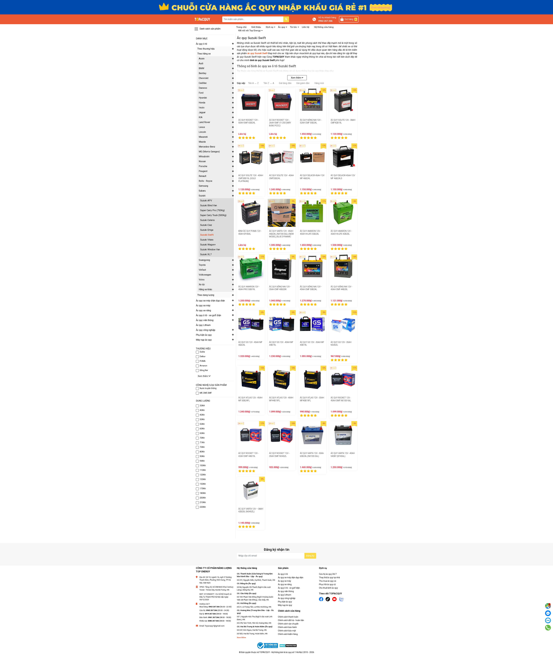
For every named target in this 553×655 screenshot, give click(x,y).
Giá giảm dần (302, 83)
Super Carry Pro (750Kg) (212, 210)
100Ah (203, 465)
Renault (202, 176)
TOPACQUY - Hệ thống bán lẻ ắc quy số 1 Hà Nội (280, 652)
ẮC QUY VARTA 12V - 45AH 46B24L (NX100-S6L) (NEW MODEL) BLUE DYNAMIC (281, 234)
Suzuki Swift (207, 234)
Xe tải (202, 284)
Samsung (203, 185)
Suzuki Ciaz (206, 225)
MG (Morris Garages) (209, 151)
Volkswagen (205, 274)
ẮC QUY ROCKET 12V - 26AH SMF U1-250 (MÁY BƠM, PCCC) (280, 123)
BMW (201, 68)
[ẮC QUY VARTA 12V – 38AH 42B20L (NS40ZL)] (251, 491)
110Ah (203, 470)
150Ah (203, 484)
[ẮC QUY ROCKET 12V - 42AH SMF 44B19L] (251, 435)
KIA (200, 117)
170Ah (203, 488)
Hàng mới (319, 83)
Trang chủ (241, 27)
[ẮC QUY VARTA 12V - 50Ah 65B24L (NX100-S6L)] (312, 435)
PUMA (203, 361)
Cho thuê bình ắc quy (328, 588)
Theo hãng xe (204, 53)
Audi (201, 63)
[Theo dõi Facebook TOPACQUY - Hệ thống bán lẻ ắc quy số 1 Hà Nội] (321, 599)
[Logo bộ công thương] (267, 645)
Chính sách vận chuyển (288, 624)
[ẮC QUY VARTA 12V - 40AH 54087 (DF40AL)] (343, 435)
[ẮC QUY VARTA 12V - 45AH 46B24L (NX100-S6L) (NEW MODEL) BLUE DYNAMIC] (282, 213)
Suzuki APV (206, 200)
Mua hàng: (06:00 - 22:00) (215, 607)
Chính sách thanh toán (288, 617)
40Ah (202, 410)
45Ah (202, 415)
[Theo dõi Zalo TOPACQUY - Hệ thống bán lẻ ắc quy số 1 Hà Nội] (341, 599)
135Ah (203, 479)
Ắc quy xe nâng (285, 584)
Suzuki (202, 195)
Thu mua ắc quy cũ (327, 581)
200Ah (203, 498)
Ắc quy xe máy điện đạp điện (290, 577)
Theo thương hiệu (206, 48)
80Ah (202, 451)
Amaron (203, 366)
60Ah (202, 428)
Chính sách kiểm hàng (288, 634)
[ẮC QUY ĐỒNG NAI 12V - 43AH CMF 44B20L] (343, 268)
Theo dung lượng (205, 295)
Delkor (203, 356)
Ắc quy (281, 27)
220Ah (203, 507)
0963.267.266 (325, 21)
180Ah (203, 493)
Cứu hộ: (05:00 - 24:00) (214, 610)
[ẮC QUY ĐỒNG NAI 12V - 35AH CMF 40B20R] (282, 268)
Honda (202, 102)
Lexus (202, 127)
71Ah (202, 442)
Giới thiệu (256, 27)
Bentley (202, 73)
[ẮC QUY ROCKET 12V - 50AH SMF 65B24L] (251, 102)
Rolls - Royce (205, 181)
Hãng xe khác (205, 289)
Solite (202, 352)
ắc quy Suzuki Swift (257, 53)
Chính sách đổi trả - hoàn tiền (291, 620)
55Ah (202, 424)
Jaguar (202, 112)
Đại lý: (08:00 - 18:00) (213, 614)
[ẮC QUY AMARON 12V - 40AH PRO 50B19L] (251, 268)
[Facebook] (548, 613)
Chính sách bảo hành (287, 627)
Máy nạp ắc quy (285, 605)
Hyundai (203, 97)
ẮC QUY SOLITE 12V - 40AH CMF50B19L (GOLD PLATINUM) (250, 178)
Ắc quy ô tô (283, 574)
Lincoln (202, 132)
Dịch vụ (269, 27)
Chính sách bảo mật (287, 631)
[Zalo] (548, 620)
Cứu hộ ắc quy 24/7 (328, 574)
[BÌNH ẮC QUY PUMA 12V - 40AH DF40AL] (251, 213)
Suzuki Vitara (206, 239)
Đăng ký (310, 555)
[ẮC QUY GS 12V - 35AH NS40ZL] (343, 324)
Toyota (202, 265)
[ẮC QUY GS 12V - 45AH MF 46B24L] (251, 324)
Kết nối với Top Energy (249, 30)
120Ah (203, 475)
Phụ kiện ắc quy (285, 602)
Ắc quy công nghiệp (286, 598)
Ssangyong (204, 260)
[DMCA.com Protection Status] (288, 645)
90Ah (202, 456)
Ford (201, 92)
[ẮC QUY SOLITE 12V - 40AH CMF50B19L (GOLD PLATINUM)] (251, 157)
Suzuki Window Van (210, 249)
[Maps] (548, 606)
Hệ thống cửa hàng (324, 27)
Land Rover (204, 122)
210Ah (203, 502)
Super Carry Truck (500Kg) (213, 215)
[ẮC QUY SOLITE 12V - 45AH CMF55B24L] (282, 157)
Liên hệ (305, 27)
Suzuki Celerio (207, 220)
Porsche (203, 166)
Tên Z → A (269, 83)
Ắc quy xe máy (284, 581)
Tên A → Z (253, 83)
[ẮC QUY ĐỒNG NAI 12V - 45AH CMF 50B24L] (312, 268)
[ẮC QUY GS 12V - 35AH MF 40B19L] (312, 324)
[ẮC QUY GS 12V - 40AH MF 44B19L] (282, 324)
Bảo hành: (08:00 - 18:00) (215, 617)
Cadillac (203, 83)
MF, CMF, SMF (206, 393)
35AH (202, 405)
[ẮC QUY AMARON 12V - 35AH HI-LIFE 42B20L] (343, 213)
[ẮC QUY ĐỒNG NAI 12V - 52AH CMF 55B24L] (312, 102)
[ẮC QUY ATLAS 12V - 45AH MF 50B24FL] (251, 380)
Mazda (202, 141)
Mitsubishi (204, 156)
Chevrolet (203, 78)
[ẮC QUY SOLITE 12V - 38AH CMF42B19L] (343, 102)
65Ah (202, 433)
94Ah (202, 461)
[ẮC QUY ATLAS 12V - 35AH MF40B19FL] (312, 380)
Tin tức (293, 27)
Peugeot (203, 171)
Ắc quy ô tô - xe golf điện (289, 588)
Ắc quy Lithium (284, 595)
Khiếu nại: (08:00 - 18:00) (215, 621)
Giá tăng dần (285, 83)
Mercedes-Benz (207, 146)
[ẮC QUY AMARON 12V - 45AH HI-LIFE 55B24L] (312, 213)
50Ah (202, 419)
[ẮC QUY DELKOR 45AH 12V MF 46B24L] (312, 157)
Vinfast (202, 269)
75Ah (202, 447)
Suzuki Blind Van (208, 205)
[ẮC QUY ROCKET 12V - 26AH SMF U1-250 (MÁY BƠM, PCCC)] (282, 102)
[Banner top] (276, 7)
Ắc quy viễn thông (286, 591)
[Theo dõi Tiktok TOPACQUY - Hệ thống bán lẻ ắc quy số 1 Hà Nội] (328, 599)
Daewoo (203, 88)
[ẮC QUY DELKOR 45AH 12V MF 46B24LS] (343, 157)
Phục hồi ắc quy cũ (327, 584)
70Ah (202, 438)
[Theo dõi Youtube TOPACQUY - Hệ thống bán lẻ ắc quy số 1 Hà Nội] (334, 599)
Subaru (202, 190)
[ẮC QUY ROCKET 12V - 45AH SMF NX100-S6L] (343, 380)
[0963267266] (548, 628)
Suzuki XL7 (206, 254)
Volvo (201, 279)
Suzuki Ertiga (206, 230)
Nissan (202, 161)
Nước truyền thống (208, 388)
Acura (201, 58)
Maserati (203, 137)
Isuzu (201, 107)
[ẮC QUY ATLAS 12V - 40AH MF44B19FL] (282, 380)
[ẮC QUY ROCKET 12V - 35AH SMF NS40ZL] (282, 435)
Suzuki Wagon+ (208, 244)
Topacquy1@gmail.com (215, 626)
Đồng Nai (204, 370)
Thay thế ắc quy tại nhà (329, 577)
